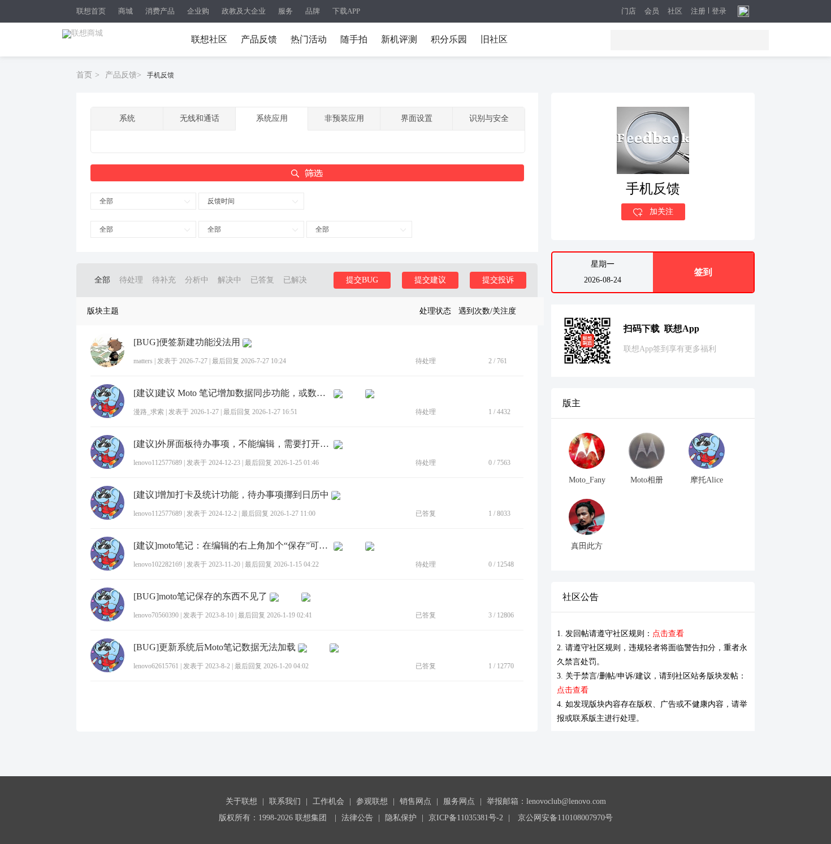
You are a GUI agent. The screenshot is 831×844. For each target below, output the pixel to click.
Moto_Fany (587, 480)
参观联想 (372, 801)
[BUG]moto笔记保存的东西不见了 (200, 596)
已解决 (295, 280)
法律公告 (357, 817)
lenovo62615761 (156, 666)
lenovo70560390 (156, 615)
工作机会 (328, 801)
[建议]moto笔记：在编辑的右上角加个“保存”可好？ (232, 545)
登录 (719, 11)
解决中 (229, 280)
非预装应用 (344, 118)
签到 (703, 272)
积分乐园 (449, 39)
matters (143, 361)
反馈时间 (221, 201)
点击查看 (668, 633)
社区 (675, 11)
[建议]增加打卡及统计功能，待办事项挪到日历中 (231, 494)
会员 (651, 11)
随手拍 (353, 39)
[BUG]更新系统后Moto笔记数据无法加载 (214, 647)
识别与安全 (489, 118)
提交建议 (430, 280)
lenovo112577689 (157, 463)
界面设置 (416, 118)
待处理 (131, 280)
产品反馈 (259, 39)
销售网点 (415, 801)
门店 (628, 11)
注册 (698, 11)
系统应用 (272, 118)
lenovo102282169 (157, 564)
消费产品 (160, 11)
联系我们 (285, 801)
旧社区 (494, 39)
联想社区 (209, 39)
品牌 (312, 11)
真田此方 (587, 546)
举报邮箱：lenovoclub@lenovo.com (546, 801)
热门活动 (309, 39)
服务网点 (459, 801)
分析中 (197, 280)
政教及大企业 (244, 11)
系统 (127, 118)
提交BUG (362, 280)
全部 (106, 201)
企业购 (198, 11)
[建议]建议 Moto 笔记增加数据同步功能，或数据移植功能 (232, 393)
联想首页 (91, 11)
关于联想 (241, 801)
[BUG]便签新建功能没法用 (186, 342)
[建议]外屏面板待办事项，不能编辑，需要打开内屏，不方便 (232, 444)
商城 (125, 11)
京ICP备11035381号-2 (466, 817)
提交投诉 (498, 280)
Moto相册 (646, 480)
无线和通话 (199, 118)
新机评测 (399, 39)
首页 (84, 75)
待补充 (164, 280)
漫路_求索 (148, 412)
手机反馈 (160, 75)
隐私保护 (401, 817)
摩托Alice (706, 480)
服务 (285, 11)
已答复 (262, 280)
